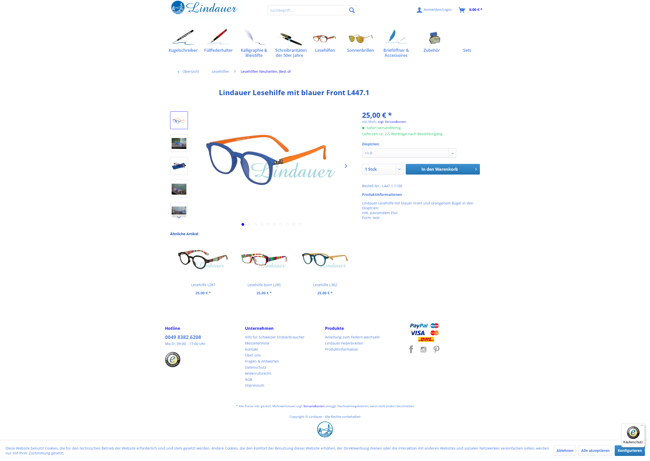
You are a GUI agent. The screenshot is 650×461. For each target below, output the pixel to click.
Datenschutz (255, 367)
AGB (248, 379)
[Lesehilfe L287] (203, 259)
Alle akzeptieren (595, 450)
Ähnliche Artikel (184, 233)
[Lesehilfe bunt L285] (264, 259)
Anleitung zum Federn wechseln (352, 337)
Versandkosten (313, 406)
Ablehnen (565, 450)
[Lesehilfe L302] (325, 259)
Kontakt (251, 349)
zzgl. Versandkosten (392, 121)
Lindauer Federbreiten (344, 343)
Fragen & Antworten (262, 361)
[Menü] (642, 426)
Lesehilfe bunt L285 (264, 284)
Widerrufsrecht (258, 373)
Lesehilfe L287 (203, 284)
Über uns (253, 355)
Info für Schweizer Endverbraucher (275, 337)
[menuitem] (312, 10)
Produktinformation (341, 349)
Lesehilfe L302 (325, 284)
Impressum (254, 385)
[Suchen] (352, 10)
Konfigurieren (630, 450)
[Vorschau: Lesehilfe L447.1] (179, 120)
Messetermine (257, 343)
